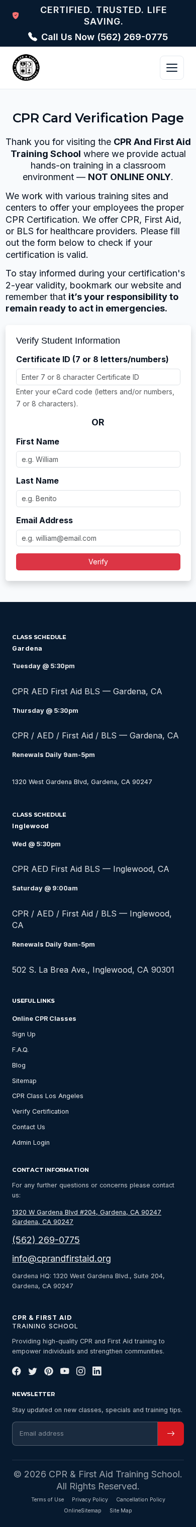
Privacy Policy (90, 1499)
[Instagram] (80, 1371)
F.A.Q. (20, 1049)
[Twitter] (32, 1371)
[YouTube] (64, 1371)
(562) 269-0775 (46, 1240)
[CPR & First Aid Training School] (26, 68)
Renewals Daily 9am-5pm (53, 754)
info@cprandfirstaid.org (61, 1258)
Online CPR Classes (44, 1018)
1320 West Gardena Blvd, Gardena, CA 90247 (82, 782)
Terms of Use (47, 1499)
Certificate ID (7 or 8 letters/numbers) (92, 359)
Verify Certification (40, 1111)
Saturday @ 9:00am (45, 888)
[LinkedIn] (97, 1371)
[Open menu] (172, 68)
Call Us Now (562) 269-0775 (104, 37)
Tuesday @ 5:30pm (43, 666)
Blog (19, 1065)
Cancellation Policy (140, 1499)
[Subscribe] (171, 1434)
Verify (98, 561)
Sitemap (24, 1081)
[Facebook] (16, 1371)
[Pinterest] (48, 1371)
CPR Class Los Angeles (47, 1096)
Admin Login (31, 1142)
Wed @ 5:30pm (36, 844)
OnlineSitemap (83, 1510)
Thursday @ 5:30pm (45, 710)
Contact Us (28, 1127)
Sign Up (24, 1034)
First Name (37, 441)
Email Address (44, 520)
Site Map (121, 1510)
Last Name (37, 481)
